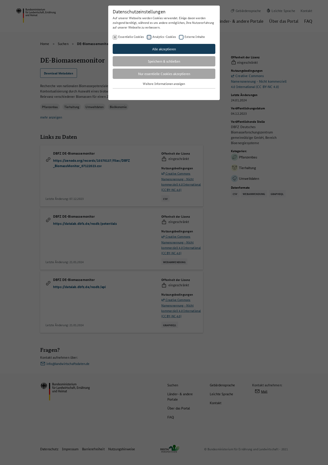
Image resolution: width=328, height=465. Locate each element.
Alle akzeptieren (164, 49)
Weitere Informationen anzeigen (164, 83)
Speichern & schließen (164, 61)
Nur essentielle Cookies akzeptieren (164, 73)
